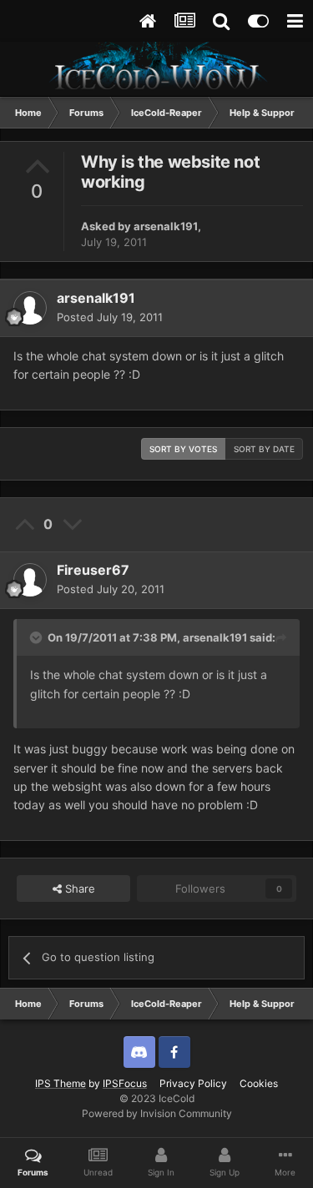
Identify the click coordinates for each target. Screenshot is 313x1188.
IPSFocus (125, 1083)
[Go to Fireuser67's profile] (30, 580)
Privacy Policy (193, 1083)
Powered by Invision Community (157, 1113)
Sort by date (264, 449)
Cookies (259, 1083)
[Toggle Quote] (37, 637)
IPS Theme (60, 1083)
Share (78, 888)
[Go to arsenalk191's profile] (30, 308)
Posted (110, 317)
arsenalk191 (166, 226)
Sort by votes (183, 449)
